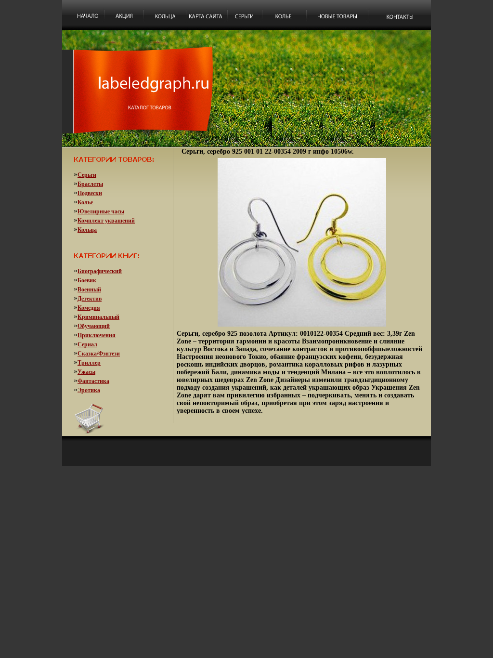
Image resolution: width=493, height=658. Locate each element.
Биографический (100, 271)
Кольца (87, 229)
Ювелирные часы (101, 211)
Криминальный (98, 317)
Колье (85, 202)
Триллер (89, 362)
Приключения (97, 335)
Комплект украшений (106, 220)
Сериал (87, 344)
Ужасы (86, 371)
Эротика (89, 390)
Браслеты (90, 184)
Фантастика (93, 381)
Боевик (87, 280)
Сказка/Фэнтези (99, 353)
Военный (89, 289)
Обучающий (94, 326)
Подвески (90, 193)
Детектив (90, 298)
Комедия (89, 307)
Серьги (87, 174)
